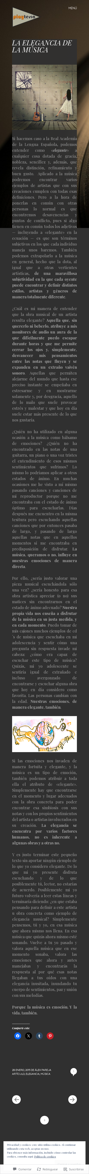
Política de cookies (45, 1156)
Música (45, 1073)
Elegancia (33, 1073)
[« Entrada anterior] (28, 1086)
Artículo (18, 1073)
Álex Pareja (43, 1070)
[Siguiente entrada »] (60, 1086)
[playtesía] (28, 16)
